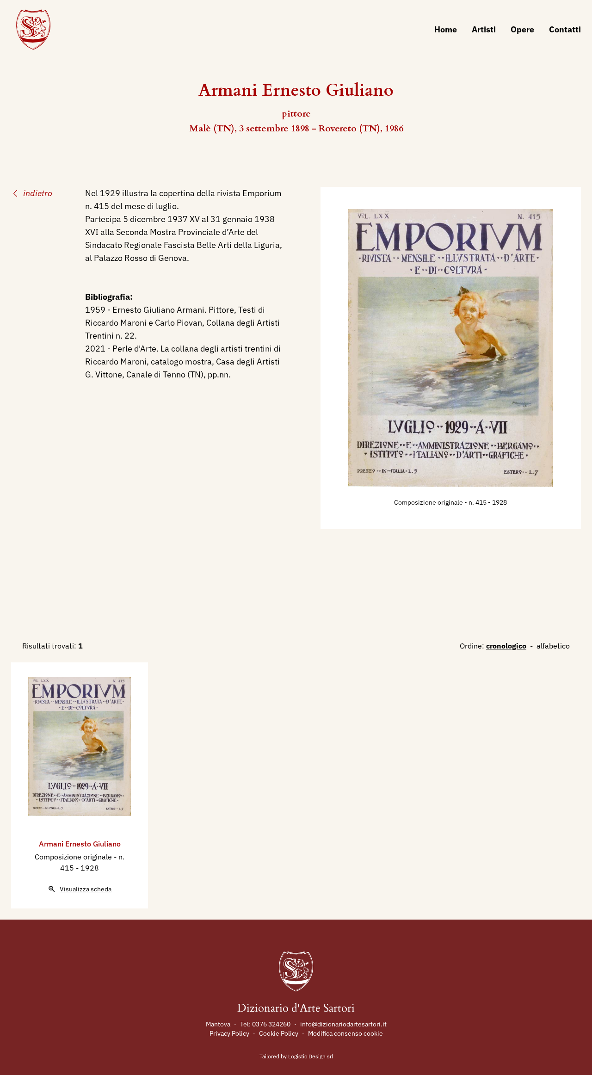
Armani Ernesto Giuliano (80, 843)
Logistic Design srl (310, 1056)
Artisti (484, 29)
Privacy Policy (229, 1033)
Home (445, 29)
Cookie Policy (278, 1033)
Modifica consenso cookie (345, 1033)
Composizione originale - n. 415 (441, 502)
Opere (522, 29)
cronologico (506, 645)
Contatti (565, 29)
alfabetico (553, 645)
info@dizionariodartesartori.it (343, 1024)
